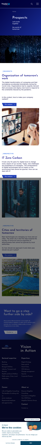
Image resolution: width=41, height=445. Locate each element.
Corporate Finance (27, 376)
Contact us (10, 332)
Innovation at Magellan (28, 396)
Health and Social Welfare (10, 374)
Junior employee (7, 398)
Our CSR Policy (26, 398)
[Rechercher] (32, 4)
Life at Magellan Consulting (10, 391)
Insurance (5, 364)
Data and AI (25, 364)
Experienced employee (8, 400)
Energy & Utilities (7, 367)
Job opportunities (7, 403)
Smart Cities (25, 367)
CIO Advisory (25, 369)
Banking (4, 362)
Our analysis (8, 104)
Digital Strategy (26, 362)
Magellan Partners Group (29, 400)
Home (14, 11)
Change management (27, 371)
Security (23, 374)
